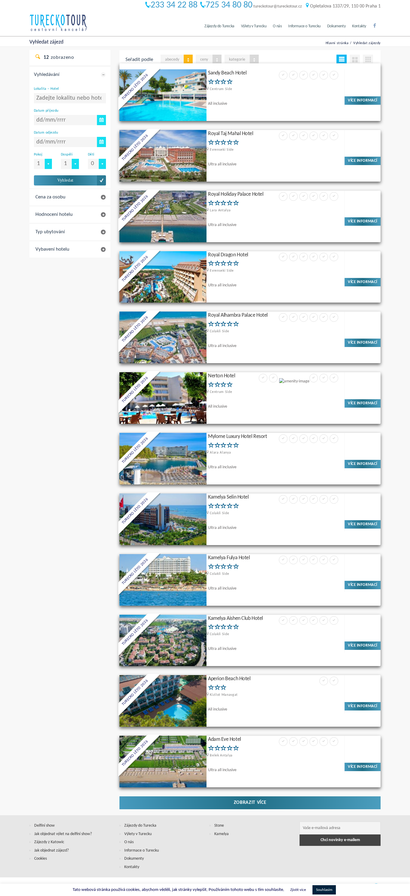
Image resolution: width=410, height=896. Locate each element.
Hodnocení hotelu (54, 214)
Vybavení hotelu (52, 249)
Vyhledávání (46, 74)
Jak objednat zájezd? (51, 850)
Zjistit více (298, 890)
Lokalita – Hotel (46, 89)
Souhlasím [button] (324, 890)
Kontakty (359, 26)
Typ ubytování (50, 231)
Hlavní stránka (337, 43)
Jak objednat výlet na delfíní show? (63, 834)
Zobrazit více (250, 802)
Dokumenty (336, 26)
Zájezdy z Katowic (49, 842)
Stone (219, 825)
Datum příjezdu (46, 111)
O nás (277, 26)
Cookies (40, 858)
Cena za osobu (50, 197)
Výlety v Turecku (254, 26)
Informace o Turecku (304, 26)
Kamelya (221, 834)
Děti (91, 154)
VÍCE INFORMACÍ (362, 100)
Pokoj (38, 154)
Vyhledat (65, 180)
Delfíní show (44, 825)
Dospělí (67, 154)
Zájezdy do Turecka (219, 26)
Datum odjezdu (46, 132)
